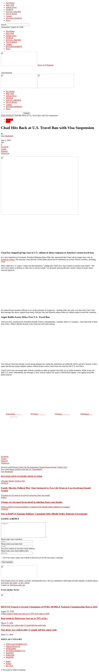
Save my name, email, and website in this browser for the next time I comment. (33, 558)
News (8, 20)
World (8, 122)
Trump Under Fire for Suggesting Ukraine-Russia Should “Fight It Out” (40, 467)
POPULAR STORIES (16, 644)
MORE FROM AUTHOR (31, 476)
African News (11, 7)
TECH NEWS (11, 14)
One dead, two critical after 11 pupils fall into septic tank (29, 630)
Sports (10, 653)
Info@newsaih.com (17, 585)
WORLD (9, 9)
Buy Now (9, 666)
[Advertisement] (41, 69)
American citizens (8, 259)
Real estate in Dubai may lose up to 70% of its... (24, 618)
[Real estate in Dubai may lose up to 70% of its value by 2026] (25, 614)
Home (3, 115)
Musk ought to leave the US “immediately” (26, 469)
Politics (4, 498)
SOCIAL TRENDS (13, 12)
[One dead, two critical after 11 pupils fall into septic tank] (23, 625)
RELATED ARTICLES (11, 476)
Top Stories (10, 3)
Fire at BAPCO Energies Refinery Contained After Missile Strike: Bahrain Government (44, 514)
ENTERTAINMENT (14, 18)
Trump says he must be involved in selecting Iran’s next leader (31, 502)
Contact (9, 16)
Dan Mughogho (7, 136)
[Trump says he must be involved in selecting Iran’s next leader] (25, 495)
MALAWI (10, 5)
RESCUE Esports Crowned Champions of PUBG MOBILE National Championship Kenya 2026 (49, 607)
